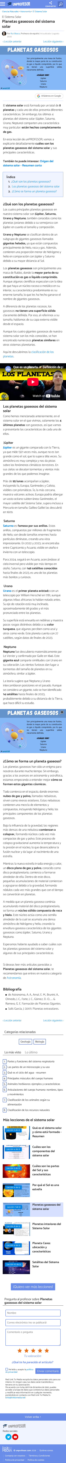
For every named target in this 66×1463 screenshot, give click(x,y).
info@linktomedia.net (15, 1397)
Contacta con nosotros (15, 1456)
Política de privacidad (14, 1460)
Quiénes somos (46, 1450)
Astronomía (25, 11)
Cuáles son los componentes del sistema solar (43, 1151)
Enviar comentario (48, 1371)
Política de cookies (36, 1460)
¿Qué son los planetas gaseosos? (31, 181)
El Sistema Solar (40, 11)
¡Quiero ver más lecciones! (33, 1287)
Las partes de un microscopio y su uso (28, 1067)
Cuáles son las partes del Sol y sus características (45, 1170)
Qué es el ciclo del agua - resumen (26, 1072)
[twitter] (8, 1437)
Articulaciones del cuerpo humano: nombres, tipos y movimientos (35, 1092)
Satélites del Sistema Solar (45, 1264)
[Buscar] (61, 4)
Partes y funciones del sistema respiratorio (30, 1061)
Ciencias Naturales (10, 11)
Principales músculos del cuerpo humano (30, 1078)
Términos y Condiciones (39, 1456)
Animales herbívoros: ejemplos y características (33, 1084)
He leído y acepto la (19, 1371)
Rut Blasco (15, 33)
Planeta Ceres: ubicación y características (41, 1247)
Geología (25, 1041)
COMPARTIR (50, 6)
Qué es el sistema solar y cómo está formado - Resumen (47, 1132)
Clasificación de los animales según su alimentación (28, 1102)
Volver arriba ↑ (33, 1417)
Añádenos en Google (51, 96)
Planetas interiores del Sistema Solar (46, 1226)
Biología (39, 1041)
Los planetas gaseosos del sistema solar (36, 186)
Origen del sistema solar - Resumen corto (28, 163)
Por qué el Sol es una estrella (45, 1187)
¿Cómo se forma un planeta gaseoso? (34, 191)
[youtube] (15, 1437)
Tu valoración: (32, 1356)
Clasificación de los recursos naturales (28, 1110)
